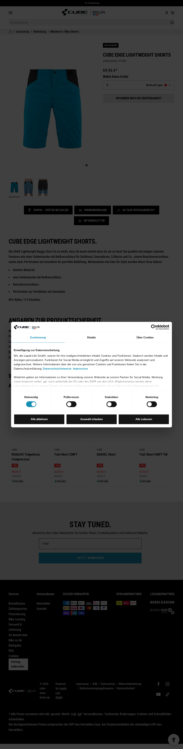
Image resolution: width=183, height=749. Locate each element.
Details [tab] (91, 337)
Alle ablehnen (39, 419)
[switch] (71, 404)
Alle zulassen (143, 419)
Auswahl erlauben (91, 419)
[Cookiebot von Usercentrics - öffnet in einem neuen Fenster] (153, 327)
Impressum (80, 368)
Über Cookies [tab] (145, 337)
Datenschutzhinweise (57, 368)
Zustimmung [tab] (38, 337)
